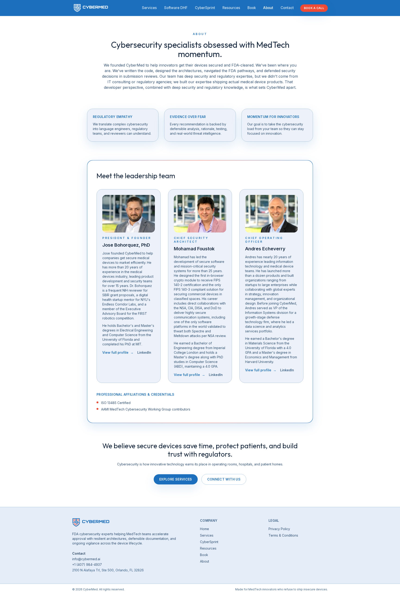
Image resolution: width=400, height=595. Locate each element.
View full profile (118, 352)
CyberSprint (205, 8)
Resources (231, 8)
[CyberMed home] (90, 8)
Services (149, 8)
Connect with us (224, 479)
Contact (287, 8)
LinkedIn (144, 352)
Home (204, 529)
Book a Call (314, 8)
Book (251, 8)
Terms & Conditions (283, 535)
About (268, 8)
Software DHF (176, 8)
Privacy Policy (279, 529)
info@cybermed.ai (86, 559)
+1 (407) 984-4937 (87, 564)
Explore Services (175, 479)
